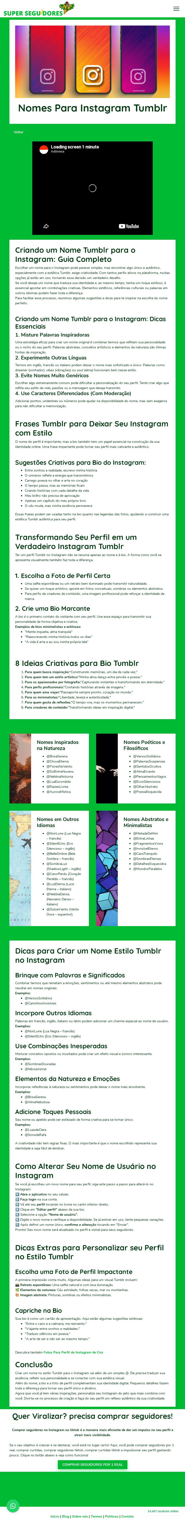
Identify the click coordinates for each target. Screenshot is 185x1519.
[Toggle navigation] (176, 9)
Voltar (18, 132)
